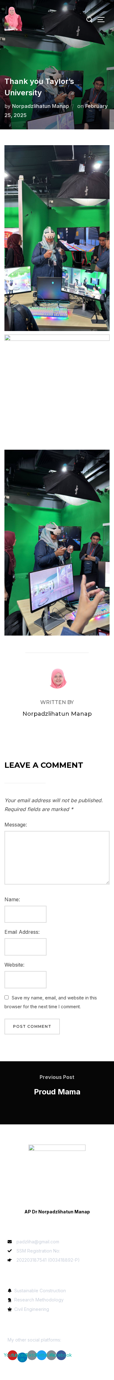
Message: (15, 824)
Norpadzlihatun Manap (40, 106)
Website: (14, 965)
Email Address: (22, 932)
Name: (12, 899)
